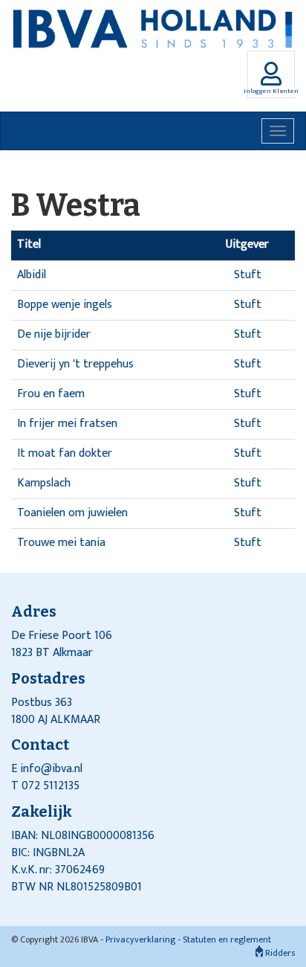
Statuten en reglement (227, 939)
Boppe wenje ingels (64, 305)
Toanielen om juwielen (72, 513)
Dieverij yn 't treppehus (75, 364)
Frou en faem (51, 394)
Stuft (247, 275)
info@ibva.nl (51, 769)
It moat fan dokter (64, 453)
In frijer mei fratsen (67, 424)
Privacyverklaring (140, 939)
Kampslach (44, 483)
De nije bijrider (54, 334)
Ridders (279, 952)
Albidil (31, 275)
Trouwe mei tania (61, 543)
